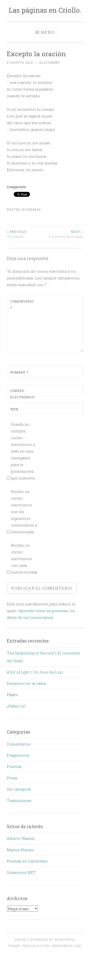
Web (14, 409)
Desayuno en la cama (26, 683)
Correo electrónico (22, 397)
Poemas (33, 210)
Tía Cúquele (16, 234)
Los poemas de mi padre (66, 234)
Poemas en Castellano (27, 860)
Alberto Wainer (21, 838)
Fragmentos (18, 755)
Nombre (19, 372)
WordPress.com (66, 946)
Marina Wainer (20, 849)
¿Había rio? (16, 705)
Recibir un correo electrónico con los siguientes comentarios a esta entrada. (24, 511)
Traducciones (19, 800)
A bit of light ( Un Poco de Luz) (35, 672)
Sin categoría (19, 789)
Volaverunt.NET (21, 872)
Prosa (12, 777)
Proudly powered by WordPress (45, 940)
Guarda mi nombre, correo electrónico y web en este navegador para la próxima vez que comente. (23, 451)
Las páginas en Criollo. (45, 10)
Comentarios (18, 744)
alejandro (49, 62)
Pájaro (12, 694)
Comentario (22, 304)
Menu (48, 32)
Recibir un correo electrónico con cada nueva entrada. (24, 559)
